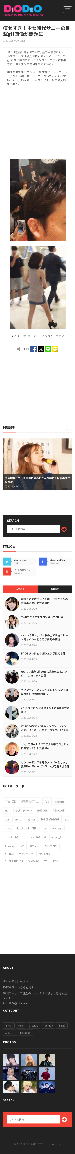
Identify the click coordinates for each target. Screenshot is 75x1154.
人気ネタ (20, 588)
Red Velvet (50, 818)
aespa (42, 809)
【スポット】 (12, 837)
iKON (55, 861)
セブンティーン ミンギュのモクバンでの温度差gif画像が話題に (44, 692)
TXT (7, 819)
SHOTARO (33, 861)
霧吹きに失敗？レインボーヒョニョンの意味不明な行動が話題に (44, 601)
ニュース (10, 1032)
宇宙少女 (34, 846)
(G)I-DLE (31, 819)
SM (22, 845)
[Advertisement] (37, 121)
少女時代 (59, 801)
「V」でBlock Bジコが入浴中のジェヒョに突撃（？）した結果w (45, 746)
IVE (47, 801)
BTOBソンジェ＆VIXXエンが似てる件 (43, 653)
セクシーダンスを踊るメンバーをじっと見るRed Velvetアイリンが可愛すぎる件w (45, 766)
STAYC (17, 819)
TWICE (10, 801)
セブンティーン (23, 810)
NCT (7, 810)
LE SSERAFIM (35, 836)
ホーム (8, 1025)
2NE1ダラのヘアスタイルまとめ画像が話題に (45, 710)
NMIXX (8, 828)
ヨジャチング (26, 854)
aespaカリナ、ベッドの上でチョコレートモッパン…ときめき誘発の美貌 (44, 637)
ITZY (44, 828)
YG (45, 861)
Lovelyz (9, 846)
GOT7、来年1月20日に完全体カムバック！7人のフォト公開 (44, 673)
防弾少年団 (30, 801)
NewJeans (57, 828)
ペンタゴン (44, 854)
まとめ (61, 1025)
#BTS (21, 1025)
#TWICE (33, 1025)
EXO (67, 819)
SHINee (9, 854)
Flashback (25, 1032)
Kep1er (58, 809)
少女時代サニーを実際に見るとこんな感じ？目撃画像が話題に (37, 480)
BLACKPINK (26, 827)
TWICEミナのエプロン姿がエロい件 (42, 617)
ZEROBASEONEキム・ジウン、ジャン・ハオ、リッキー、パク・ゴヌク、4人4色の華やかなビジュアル (45, 730)
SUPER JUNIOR (14, 861)
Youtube (48, 1025)
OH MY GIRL (51, 846)
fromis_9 (56, 837)
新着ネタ (55, 588)
